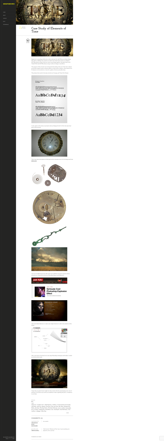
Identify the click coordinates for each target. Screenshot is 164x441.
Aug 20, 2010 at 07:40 (35, 421)
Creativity (39, 406)
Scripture (36, 409)
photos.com (34, 161)
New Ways (61, 406)
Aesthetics (54, 404)
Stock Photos (48, 409)
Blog (4, 21)
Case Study (33, 406)
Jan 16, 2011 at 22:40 (34, 429)
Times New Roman (64, 409)
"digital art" (34, 404)
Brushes (69, 404)
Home (4, 12)
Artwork (59, 404)
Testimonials (6, 24)
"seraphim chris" (40, 404)
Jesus (57, 406)
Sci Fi (32, 409)
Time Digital (56, 409)
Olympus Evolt (67, 406)
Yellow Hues (43, 411)
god (55, 406)
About (4, 15)
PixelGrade (10, 438)
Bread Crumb (64, 404)
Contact (5, 18)
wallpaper (38, 411)
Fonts (52, 406)
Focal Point (48, 406)
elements (44, 406)
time (52, 409)
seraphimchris (42, 409)
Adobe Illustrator (48, 404)
